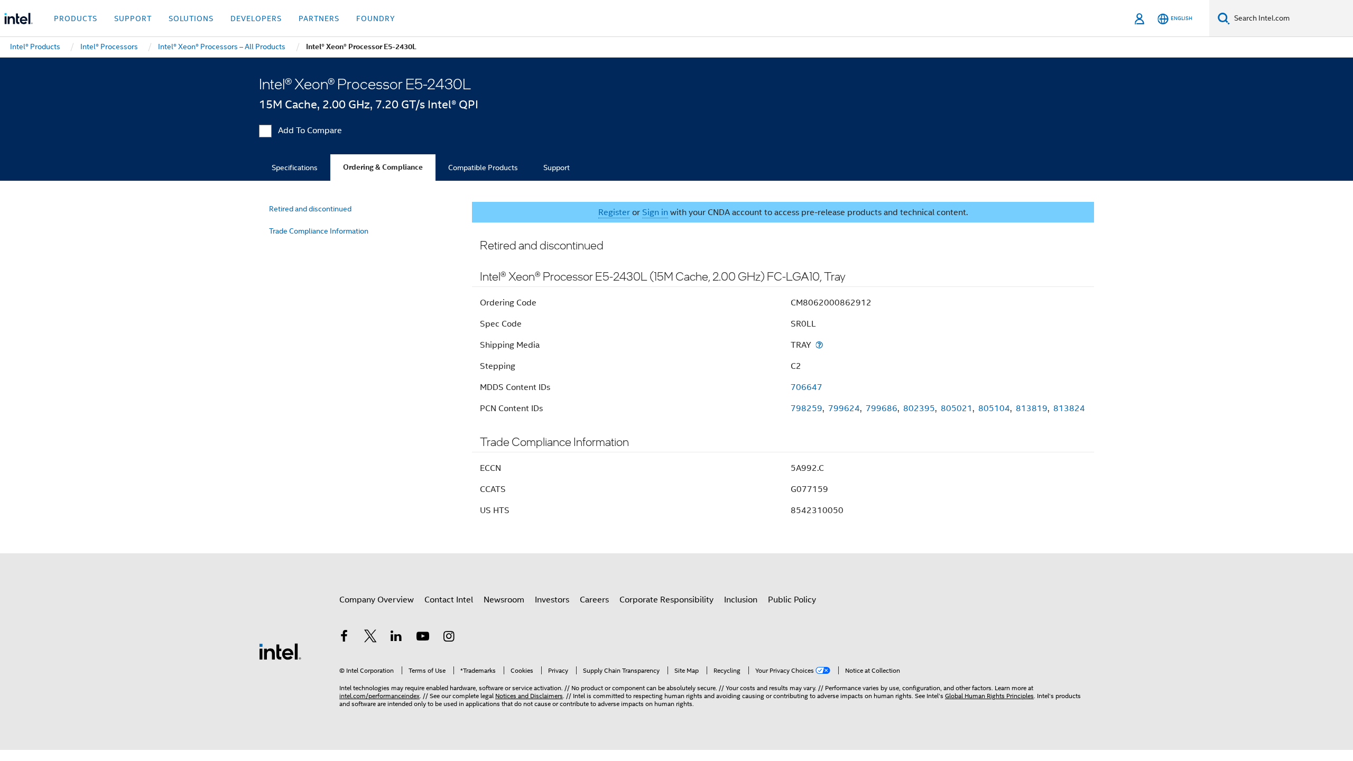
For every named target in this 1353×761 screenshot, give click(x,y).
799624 (844, 408)
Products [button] (75, 18)
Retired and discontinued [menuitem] (310, 209)
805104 (994, 408)
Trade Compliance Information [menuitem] (318, 231)
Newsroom (504, 600)
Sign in (655, 212)
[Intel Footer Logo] (280, 651)
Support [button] (133, 18)
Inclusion (740, 600)
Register (614, 212)
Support (556, 167)
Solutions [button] (191, 18)
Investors (552, 600)
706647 (806, 387)
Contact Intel (448, 600)
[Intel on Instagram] (449, 637)
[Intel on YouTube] (423, 637)
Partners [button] (319, 18)
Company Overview (376, 600)
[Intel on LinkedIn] (396, 637)
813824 (1069, 408)
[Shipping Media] (819, 344)
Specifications (295, 167)
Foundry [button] (375, 18)
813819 (1032, 408)
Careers (594, 600)
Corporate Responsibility (666, 600)
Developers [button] (256, 18)
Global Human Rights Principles (989, 696)
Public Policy (792, 600)
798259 (806, 408)
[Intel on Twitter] (370, 637)
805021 (956, 408)
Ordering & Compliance (383, 167)
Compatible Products (483, 167)
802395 (919, 408)
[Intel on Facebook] (344, 637)
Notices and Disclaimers (529, 696)
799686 (881, 408)
